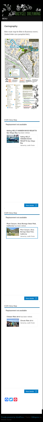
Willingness (35, 417)
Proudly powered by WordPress (12, 417)
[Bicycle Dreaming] (21, 15)
